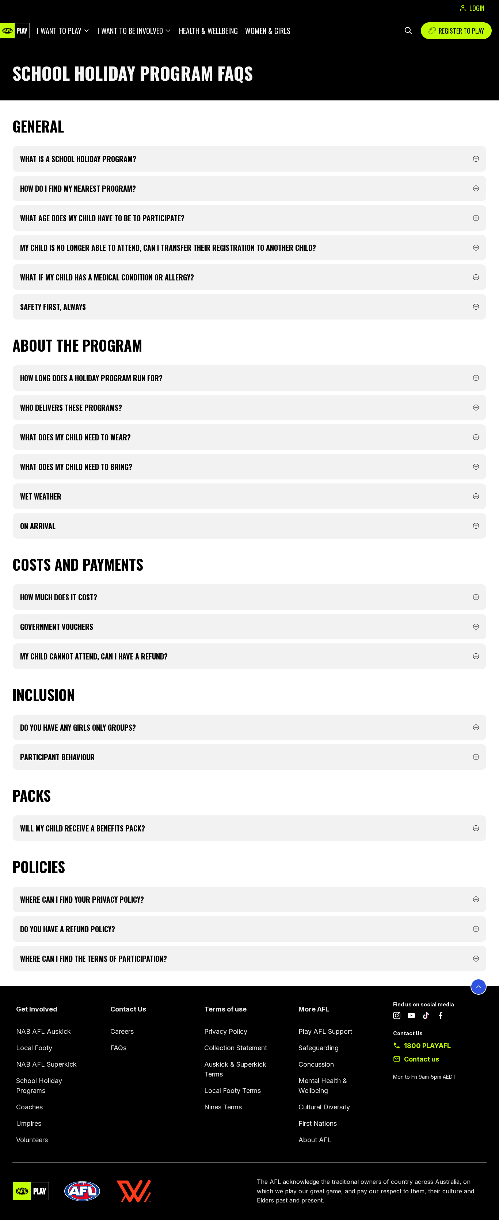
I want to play (59, 30)
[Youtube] (411, 1017)
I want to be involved (130, 30)
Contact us (421, 1059)
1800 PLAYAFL (427, 1045)
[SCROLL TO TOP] (479, 987)
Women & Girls (267, 30)
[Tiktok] (426, 1017)
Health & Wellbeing (208, 30)
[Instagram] (396, 1017)
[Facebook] (440, 1017)
